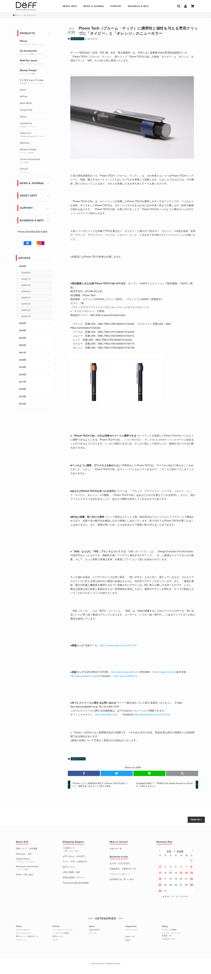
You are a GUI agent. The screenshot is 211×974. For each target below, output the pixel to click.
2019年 (22, 367)
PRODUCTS (27, 33)
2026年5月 (26, 291)
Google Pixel (26, 109)
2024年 (22, 330)
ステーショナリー (23, 933)
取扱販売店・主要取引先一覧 (123, 868)
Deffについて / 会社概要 (26, 848)
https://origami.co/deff (163, 672)
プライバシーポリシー (120, 874)
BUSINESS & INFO (138, 6)
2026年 (22, 266)
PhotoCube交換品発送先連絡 (32, 231)
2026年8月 (26, 272)
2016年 (22, 388)
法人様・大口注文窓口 (120, 863)
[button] (84, 773)
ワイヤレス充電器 (169, 929)
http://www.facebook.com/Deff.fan (152, 714)
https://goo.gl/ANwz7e (125, 676)
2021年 (22, 352)
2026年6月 (26, 285)
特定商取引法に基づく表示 (122, 879)
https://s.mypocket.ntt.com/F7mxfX (118, 645)
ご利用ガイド (71, 849)
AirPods (23, 96)
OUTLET (25, 170)
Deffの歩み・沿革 (24, 854)
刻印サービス (69, 866)
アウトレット (21, 939)
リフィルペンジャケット (62, 929)
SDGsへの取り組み (24, 874)
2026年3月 (26, 303)
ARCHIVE (24, 258)
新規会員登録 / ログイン (74, 877)
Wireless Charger (28, 151)
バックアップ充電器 (60, 933)
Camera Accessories (30, 161)
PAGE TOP (195, 819)
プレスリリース (77, 38)
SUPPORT (116, 6)
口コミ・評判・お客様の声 (75, 861)
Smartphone (28, 125)
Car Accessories (32, 52)
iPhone (32, 42)
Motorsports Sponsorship (27, 867)
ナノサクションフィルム (32, 81)
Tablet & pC (32, 134)
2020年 (22, 359)
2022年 (22, 345)
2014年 (22, 403)
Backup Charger (28, 72)
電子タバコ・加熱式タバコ (27, 936)
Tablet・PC (130, 936)
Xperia (23, 89)
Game (127, 940)
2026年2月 (26, 310)
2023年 (22, 337)
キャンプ (92, 933)
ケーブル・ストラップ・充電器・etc (172, 934)
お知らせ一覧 (116, 848)
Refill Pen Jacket (32, 62)
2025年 (22, 323)
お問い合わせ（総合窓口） (75, 856)
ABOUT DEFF (69, 6)
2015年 (22, 396)
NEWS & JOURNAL (93, 6)
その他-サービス (168, 939)
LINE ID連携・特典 (71, 872)
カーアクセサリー (23, 929)
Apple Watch (26, 102)
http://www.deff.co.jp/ (106, 714)
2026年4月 (26, 297)
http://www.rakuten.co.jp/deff (85, 676)
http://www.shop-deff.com (125, 672)
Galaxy (23, 116)
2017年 (22, 381)
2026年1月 (26, 316)
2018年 (22, 374)
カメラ (55, 939)
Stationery (25, 142)
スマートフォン (131, 929)
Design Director (26, 860)
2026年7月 (26, 278)
